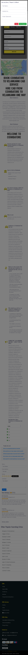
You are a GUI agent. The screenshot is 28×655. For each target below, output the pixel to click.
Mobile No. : (5, 11)
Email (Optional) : (6, 16)
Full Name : (5, 6)
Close (16, 24)
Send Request (23, 24)
